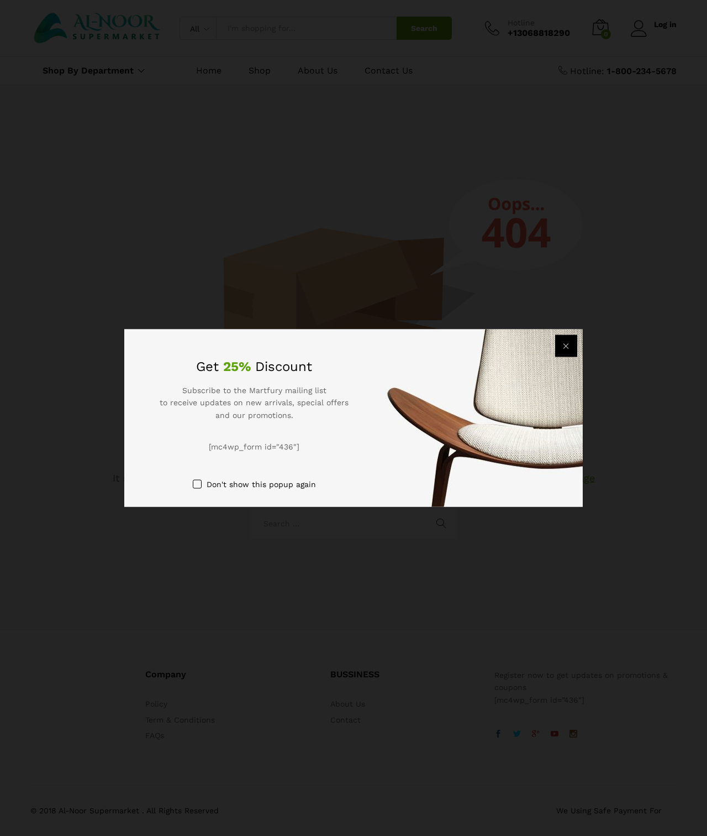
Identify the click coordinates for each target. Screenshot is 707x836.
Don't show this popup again (261, 483)
